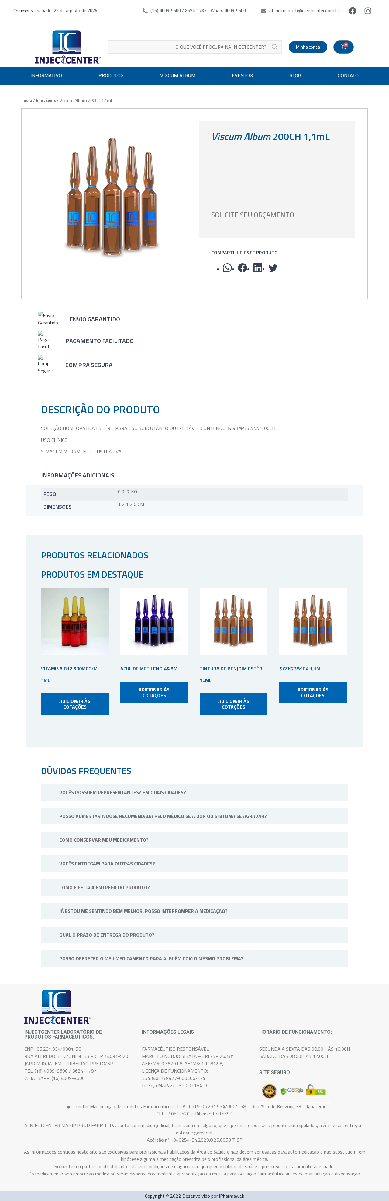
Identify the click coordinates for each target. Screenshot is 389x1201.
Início (26, 100)
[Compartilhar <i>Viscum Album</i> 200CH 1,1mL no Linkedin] (257, 268)
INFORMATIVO (46, 76)
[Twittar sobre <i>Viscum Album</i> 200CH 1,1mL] (272, 268)
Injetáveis (46, 100)
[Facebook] (352, 10)
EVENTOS (242, 76)
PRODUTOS (111, 76)
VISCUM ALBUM (177, 76)
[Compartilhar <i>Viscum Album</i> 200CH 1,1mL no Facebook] (242, 268)
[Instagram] (368, 10)
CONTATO (348, 76)
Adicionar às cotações (74, 703)
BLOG (295, 76)
